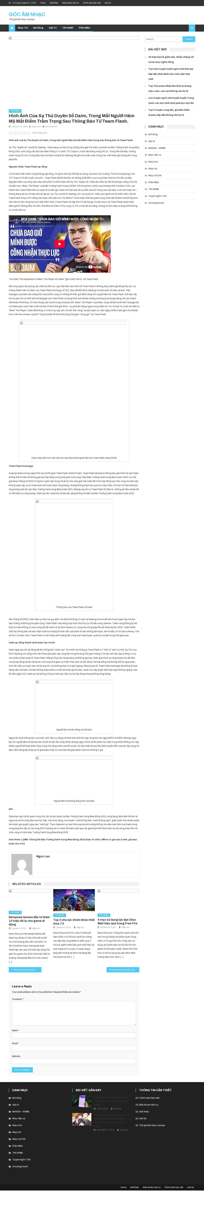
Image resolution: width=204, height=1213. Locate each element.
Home (43, 3)
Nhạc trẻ (23, 28)
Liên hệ (108, 3)
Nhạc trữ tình (155, 175)
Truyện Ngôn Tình (157, 196)
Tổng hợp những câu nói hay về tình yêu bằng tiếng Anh (27, 970)
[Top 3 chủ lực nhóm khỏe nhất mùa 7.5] (74, 900)
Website (16, 1056)
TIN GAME (67, 28)
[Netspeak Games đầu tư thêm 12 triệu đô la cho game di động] (30, 898)
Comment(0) (51, 127)
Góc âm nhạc (27, 14)
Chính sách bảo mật (92, 3)
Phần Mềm (84, 28)
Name (15, 1030)
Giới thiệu (54, 3)
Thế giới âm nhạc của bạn (152, 1125)
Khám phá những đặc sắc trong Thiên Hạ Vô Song (124, 970)
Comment (18, 999)
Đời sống (38, 28)
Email (15, 1043)
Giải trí (53, 28)
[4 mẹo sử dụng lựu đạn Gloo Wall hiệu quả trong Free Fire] (118, 900)
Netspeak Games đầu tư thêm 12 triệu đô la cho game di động (29, 921)
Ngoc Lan (36, 127)
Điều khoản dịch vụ (70, 3)
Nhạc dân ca (154, 155)
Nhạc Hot (153, 162)
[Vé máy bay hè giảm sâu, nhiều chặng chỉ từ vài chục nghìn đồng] (81, 1101)
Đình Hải (117, 1109)
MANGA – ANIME (157, 148)
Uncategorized (156, 203)
